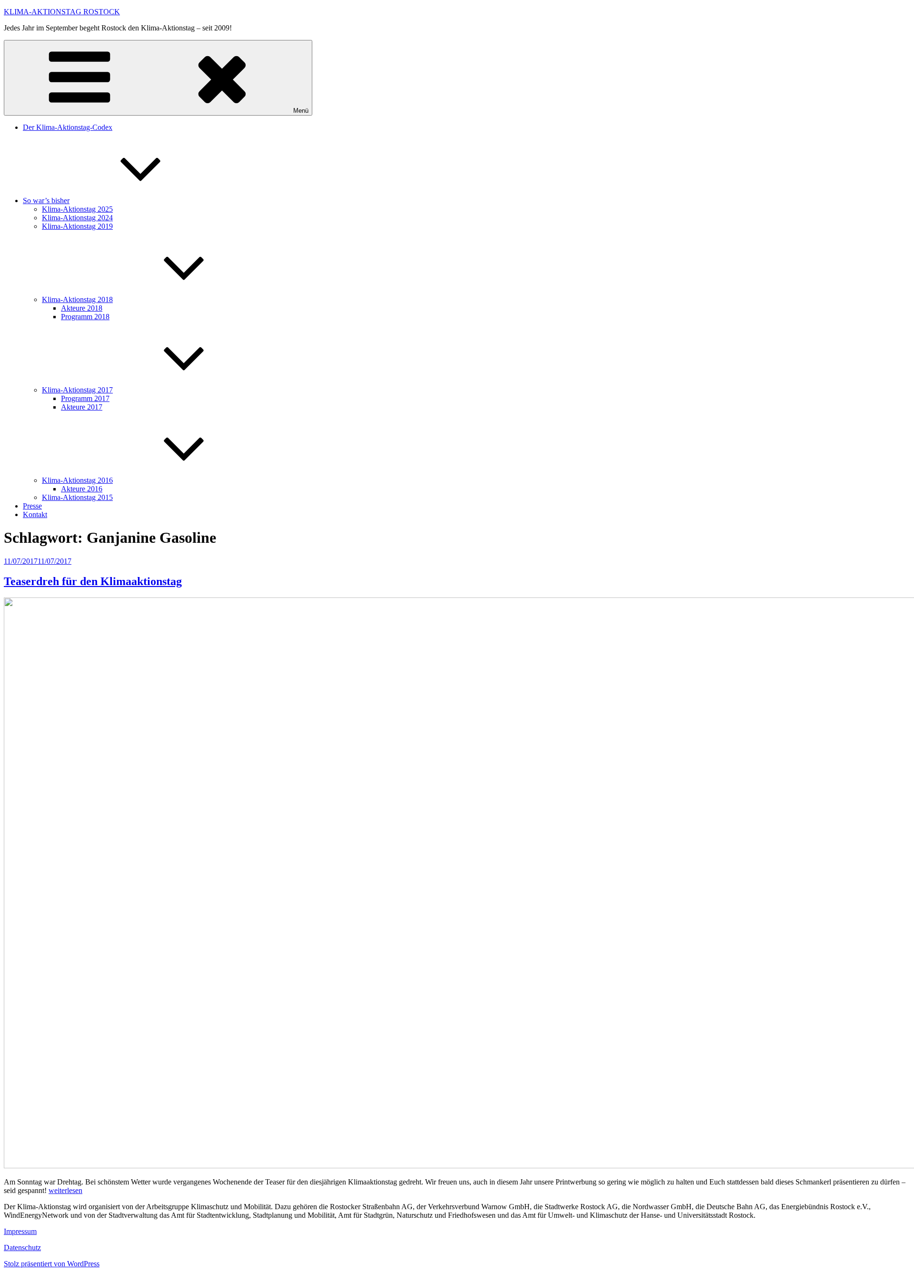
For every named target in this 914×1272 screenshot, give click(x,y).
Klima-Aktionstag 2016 (77, 480)
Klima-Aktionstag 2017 (77, 390)
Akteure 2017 (81, 407)
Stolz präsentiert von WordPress (51, 1264)
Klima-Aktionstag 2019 (77, 226)
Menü (300, 110)
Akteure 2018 (81, 308)
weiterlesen (65, 1190)
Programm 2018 (85, 317)
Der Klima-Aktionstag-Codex (67, 127)
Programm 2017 (85, 398)
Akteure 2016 (81, 489)
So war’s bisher (46, 200)
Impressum (20, 1231)
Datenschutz (22, 1247)
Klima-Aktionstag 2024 (77, 218)
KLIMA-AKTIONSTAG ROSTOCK (62, 12)
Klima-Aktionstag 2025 (77, 209)
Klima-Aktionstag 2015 (77, 497)
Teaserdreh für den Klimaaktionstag (93, 581)
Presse (32, 506)
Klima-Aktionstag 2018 (77, 299)
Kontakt (35, 514)
